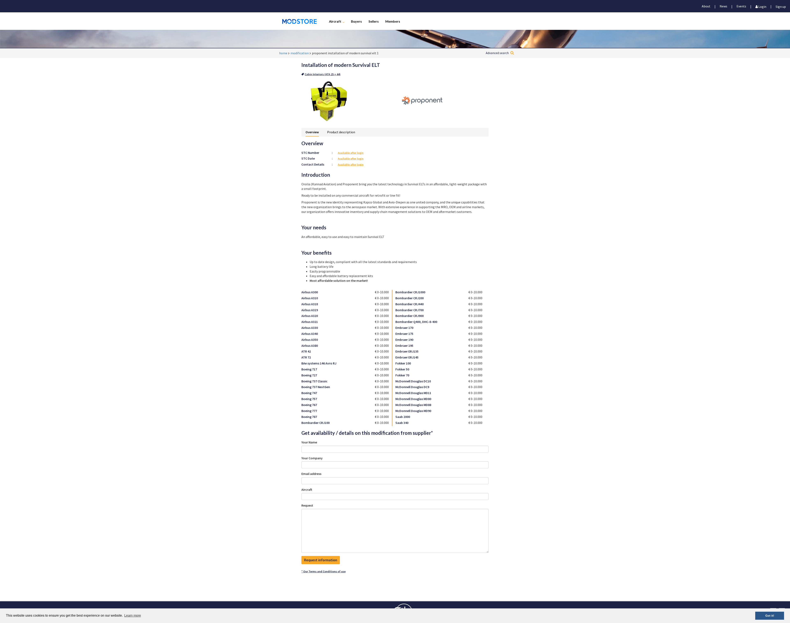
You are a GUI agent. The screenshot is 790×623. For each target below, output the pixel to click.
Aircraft (335, 21)
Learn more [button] (132, 615)
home (283, 53)
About (706, 6)
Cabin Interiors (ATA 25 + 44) (322, 74)
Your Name (309, 442)
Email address (311, 474)
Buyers (356, 21)
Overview (312, 132)
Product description (341, 132)
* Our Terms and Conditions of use (323, 571)
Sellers (373, 21)
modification (299, 53)
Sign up (781, 6)
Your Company (312, 458)
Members (392, 21)
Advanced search (497, 53)
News (723, 6)
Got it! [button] (769, 615)
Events (741, 6)
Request (307, 505)
